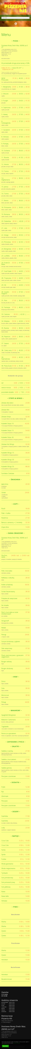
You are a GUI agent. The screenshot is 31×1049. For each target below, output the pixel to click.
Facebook (15, 23)
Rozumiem (5, 1046)
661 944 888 (4, 996)
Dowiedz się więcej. (16, 1043)
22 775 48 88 (4, 994)
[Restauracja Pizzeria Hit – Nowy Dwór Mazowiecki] (15, 11)
